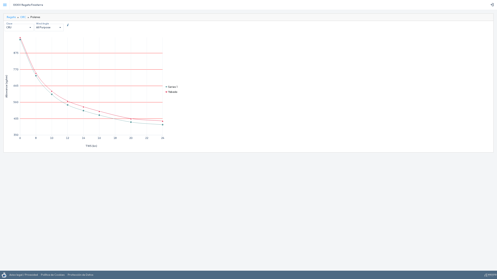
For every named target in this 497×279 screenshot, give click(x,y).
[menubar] (492, 4)
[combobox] (19, 27)
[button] (171, 87)
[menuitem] (492, 4)
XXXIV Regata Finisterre (28, 5)
